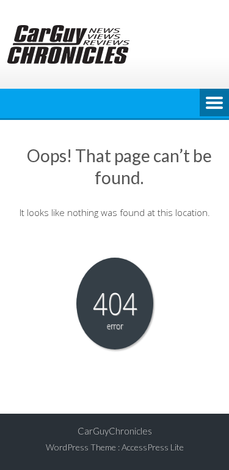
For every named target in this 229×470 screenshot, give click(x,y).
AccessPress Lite (153, 447)
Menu (214, 103)
